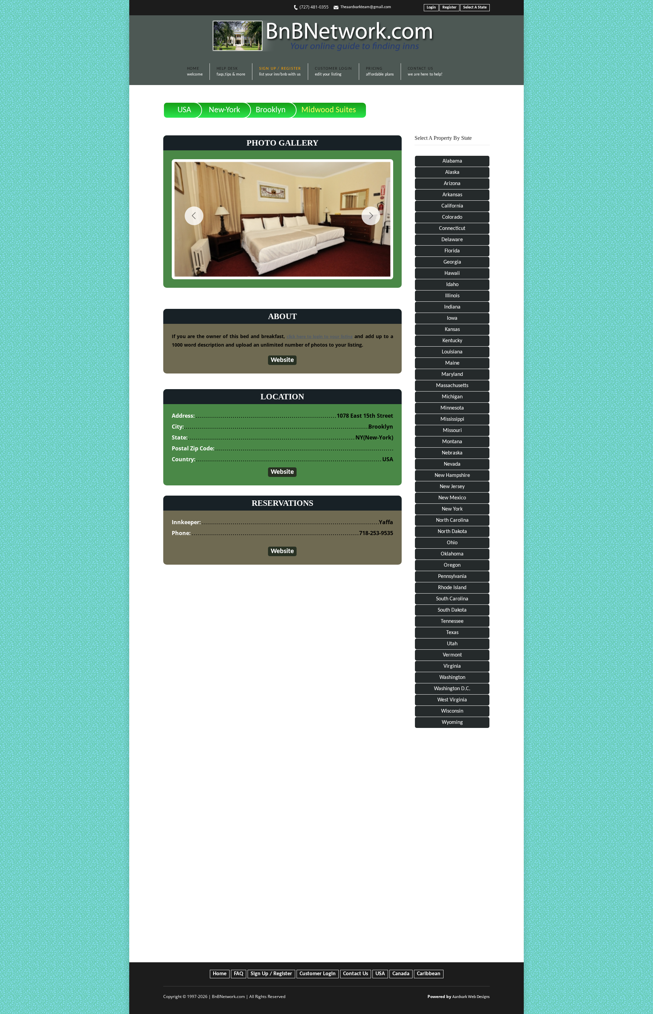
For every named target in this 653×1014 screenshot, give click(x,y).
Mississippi (452, 419)
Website (282, 360)
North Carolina (452, 520)
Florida (452, 251)
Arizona (452, 183)
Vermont (452, 655)
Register (449, 7)
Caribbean (428, 974)
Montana (452, 442)
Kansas (452, 329)
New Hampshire (452, 475)
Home (220, 974)
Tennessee (452, 621)
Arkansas (452, 195)
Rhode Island (452, 588)
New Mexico (452, 498)
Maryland (452, 374)
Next (371, 215)
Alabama (452, 161)
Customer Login (318, 974)
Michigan (452, 397)
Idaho (452, 284)
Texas (452, 632)
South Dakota (452, 610)
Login (431, 7)
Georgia (452, 262)
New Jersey (452, 486)
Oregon (452, 565)
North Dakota (452, 531)
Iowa (452, 318)
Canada (400, 974)
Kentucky (452, 341)
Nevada (452, 464)
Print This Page (466, 104)
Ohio (452, 543)
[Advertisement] (452, 847)
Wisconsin (452, 711)
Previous (194, 215)
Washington (452, 677)
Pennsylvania (452, 576)
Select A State (475, 7)
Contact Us (355, 974)
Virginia (452, 666)
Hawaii (452, 273)
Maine (452, 363)
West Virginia (452, 700)
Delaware (452, 240)
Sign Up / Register (271, 974)
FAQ (238, 974)
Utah (452, 644)
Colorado (452, 217)
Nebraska (452, 453)
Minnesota (452, 408)
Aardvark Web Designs (471, 997)
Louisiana (452, 352)
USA (184, 110)
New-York (224, 110)
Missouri (452, 430)
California (452, 206)
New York (452, 509)
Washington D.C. (452, 689)
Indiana (452, 307)
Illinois (452, 296)
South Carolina (452, 599)
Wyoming (452, 722)
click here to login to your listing (320, 336)
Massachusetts (452, 385)
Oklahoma (452, 554)
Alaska (452, 172)
